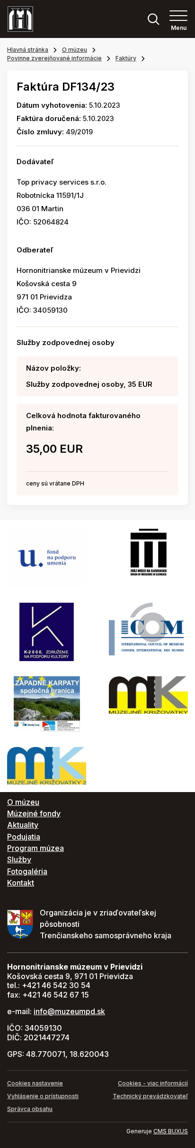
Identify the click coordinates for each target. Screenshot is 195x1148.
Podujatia (23, 836)
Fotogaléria (27, 871)
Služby (19, 859)
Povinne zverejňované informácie (54, 58)
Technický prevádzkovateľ (150, 1096)
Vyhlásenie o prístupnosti (43, 1096)
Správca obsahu (30, 1108)
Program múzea (35, 848)
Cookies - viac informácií (153, 1083)
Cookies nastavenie (35, 1083)
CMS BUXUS (170, 1131)
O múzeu (74, 49)
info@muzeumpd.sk (69, 1011)
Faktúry (125, 58)
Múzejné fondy (34, 813)
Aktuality (22, 825)
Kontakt (20, 882)
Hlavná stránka (27, 49)
